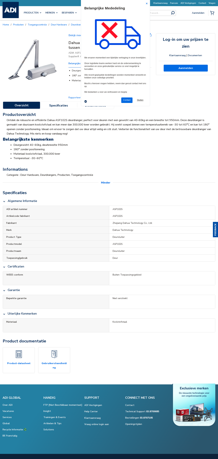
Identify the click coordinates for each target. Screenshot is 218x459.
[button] (215, 229)
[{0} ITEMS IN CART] (213, 13)
